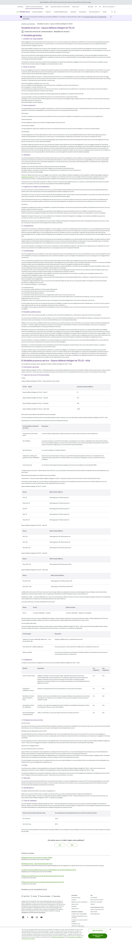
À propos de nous (76, 897)
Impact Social (75, 908)
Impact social (75, 6)
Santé (46, 6)
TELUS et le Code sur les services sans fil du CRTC (78, 926)
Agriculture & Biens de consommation (60, 6)
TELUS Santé (93, 911)
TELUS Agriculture (95, 914)
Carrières (74, 900)
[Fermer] (110, 929)
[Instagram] (37, 917)
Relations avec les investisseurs (79, 902)
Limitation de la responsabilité (79, 914)
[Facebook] (33, 917)
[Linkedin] (23, 917)
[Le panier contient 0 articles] (115, 12)
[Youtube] (42, 917)
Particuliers (20, 6)
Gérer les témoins (98, 930)
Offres (104, 12)
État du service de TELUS (96, 900)
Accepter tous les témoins (97, 935)
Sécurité (92, 904)
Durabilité (74, 906)
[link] (104, 12)
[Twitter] (28, 917)
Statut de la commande (96, 902)
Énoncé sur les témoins (58, 937)
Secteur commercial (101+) (97, 909)
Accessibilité (93, 897)
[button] (37, 12)
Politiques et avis (76, 924)
